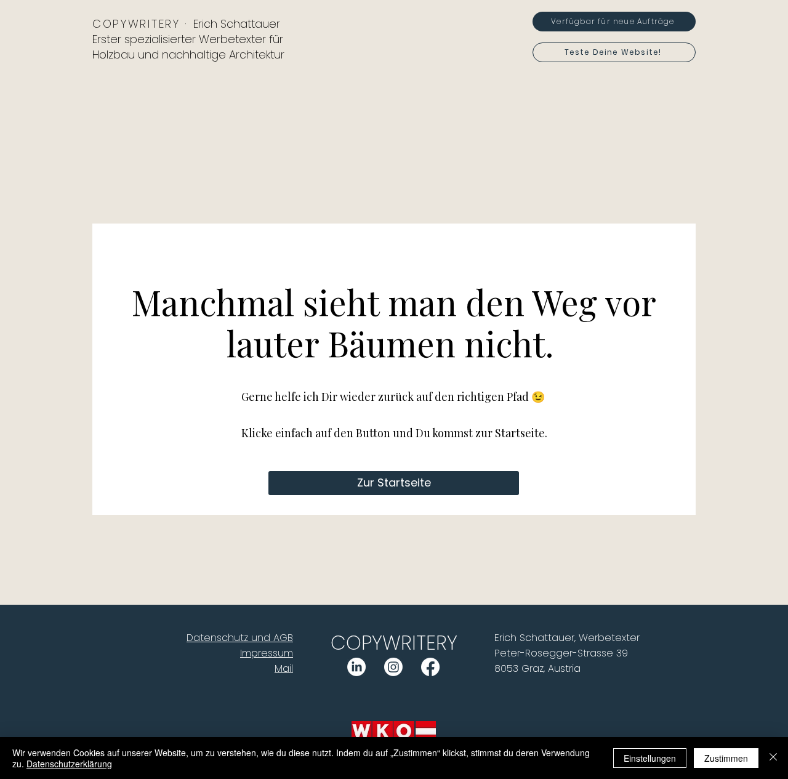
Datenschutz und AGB (240, 638)
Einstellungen (650, 758)
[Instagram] (393, 667)
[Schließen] (773, 758)
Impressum (266, 653)
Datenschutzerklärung (69, 763)
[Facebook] (430, 667)
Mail (284, 668)
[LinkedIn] (356, 667)
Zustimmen (726, 758)
